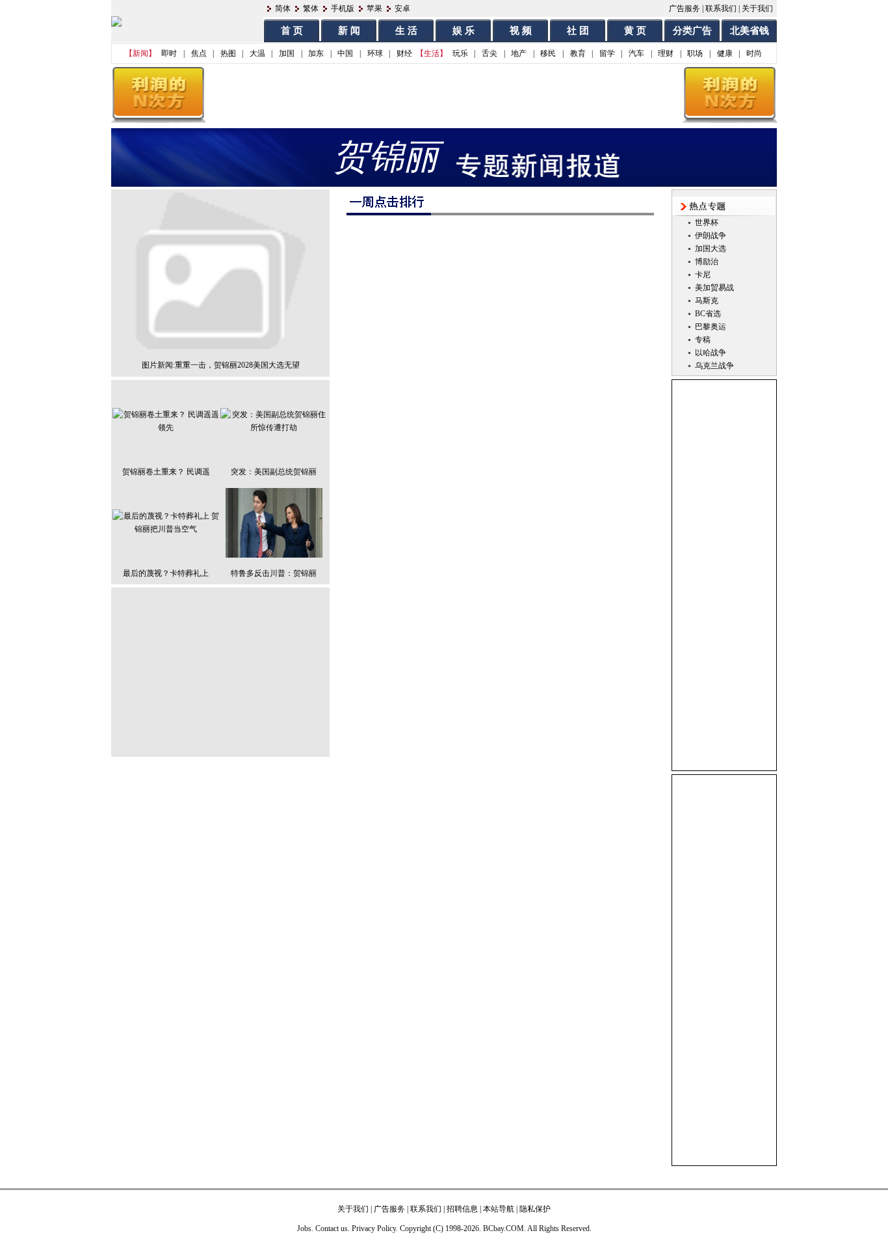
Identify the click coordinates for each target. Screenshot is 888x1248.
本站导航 (498, 1209)
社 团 (578, 30)
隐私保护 (535, 1209)
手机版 (342, 8)
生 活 (406, 30)
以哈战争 (710, 352)
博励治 (706, 261)
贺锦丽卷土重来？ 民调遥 (166, 471)
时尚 (754, 53)
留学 (607, 53)
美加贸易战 (714, 287)
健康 (725, 53)
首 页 (292, 30)
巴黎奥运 (710, 326)
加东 (316, 53)
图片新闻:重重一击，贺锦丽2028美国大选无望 (221, 365)
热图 (228, 53)
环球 (375, 53)
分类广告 (692, 30)
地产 (519, 53)
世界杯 (706, 222)
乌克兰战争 (714, 365)
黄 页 (635, 30)
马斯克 (706, 300)
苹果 (374, 8)
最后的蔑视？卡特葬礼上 (166, 573)
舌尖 (489, 53)
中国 (345, 53)
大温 (257, 53)
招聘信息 (462, 1209)
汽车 (636, 53)
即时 (169, 53)
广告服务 (684, 8)
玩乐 (460, 53)
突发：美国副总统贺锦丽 (274, 471)
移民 (548, 53)
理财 (665, 53)
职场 (695, 53)
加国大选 (710, 248)
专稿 (703, 339)
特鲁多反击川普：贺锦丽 (274, 573)
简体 (283, 8)
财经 (404, 53)
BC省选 (708, 313)
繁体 (311, 8)
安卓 (402, 8)
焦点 (199, 53)
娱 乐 (463, 30)
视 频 (521, 30)
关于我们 (757, 8)
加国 (286, 53)
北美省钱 (749, 30)
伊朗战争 (710, 235)
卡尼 (703, 274)
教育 (578, 53)
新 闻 (349, 30)
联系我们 (721, 8)
